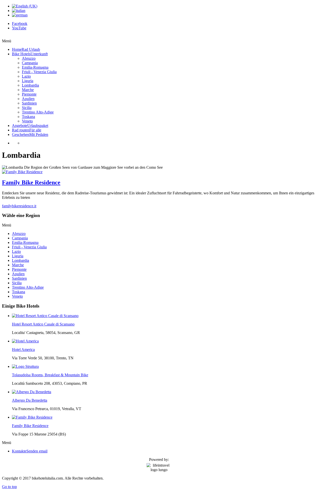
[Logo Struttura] (25, 366)
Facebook (19, 23)
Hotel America (23, 349)
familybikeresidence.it (19, 206)
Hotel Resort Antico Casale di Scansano (43, 324)
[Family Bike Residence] (22, 172)
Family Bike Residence (31, 182)
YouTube (19, 28)
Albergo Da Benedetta (29, 400)
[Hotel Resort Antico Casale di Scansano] (45, 316)
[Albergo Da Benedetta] (31, 392)
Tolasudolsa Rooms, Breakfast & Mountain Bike (50, 375)
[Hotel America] (25, 341)
